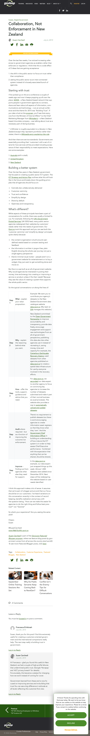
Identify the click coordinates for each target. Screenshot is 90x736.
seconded (34, 381)
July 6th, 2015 (21, 630)
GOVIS (16, 100)
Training (21, 4)
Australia (13, 155)
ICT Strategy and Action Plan (20, 177)
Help (36, 732)
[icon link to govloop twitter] (12, 44)
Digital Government (21, 20)
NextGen (42, 4)
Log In (83, 4)
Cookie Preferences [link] (23, 731)
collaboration (20, 552)
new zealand (20, 555)
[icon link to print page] (31, 44)
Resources (29, 4)
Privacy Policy (43, 732)
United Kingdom (17, 159)
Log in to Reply (15, 650)
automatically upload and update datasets (38, 408)
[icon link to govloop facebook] (16, 44)
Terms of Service (53, 732)
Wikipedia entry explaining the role (35, 134)
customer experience (34, 552)
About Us (56, 4)
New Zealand (15, 162)
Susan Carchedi (15, 536)
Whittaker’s (33, 118)
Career (11, 20)
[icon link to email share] (26, 44)
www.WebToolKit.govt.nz (18, 530)
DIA (31, 309)
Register (76, 4)
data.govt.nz (35, 307)
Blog (48, 4)
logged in (23, 618)
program (29, 113)
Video (36, 4)
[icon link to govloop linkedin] (21, 44)
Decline (71, 723)
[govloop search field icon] (71, 3)
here (44, 544)
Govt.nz (12, 229)
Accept (71, 715)
